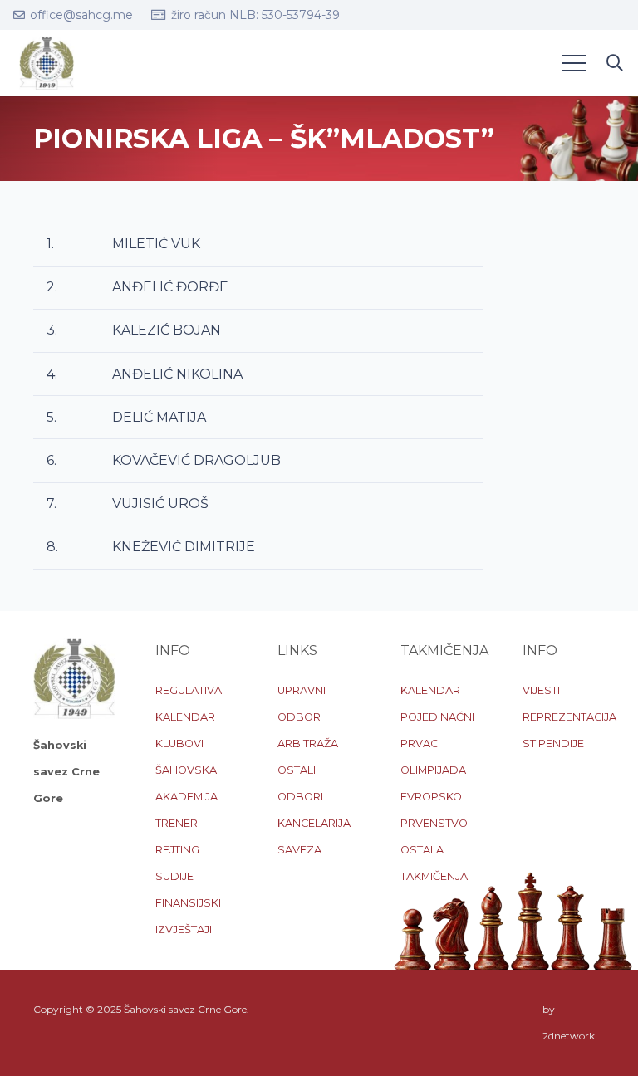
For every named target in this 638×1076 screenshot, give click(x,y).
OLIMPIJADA (433, 770)
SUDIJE (174, 876)
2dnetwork (568, 1036)
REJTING (177, 850)
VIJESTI (541, 690)
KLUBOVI (179, 743)
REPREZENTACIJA (569, 717)
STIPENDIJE (553, 743)
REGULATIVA (188, 690)
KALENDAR (185, 717)
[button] (614, 63)
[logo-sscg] (46, 63)
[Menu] (574, 63)
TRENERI (177, 823)
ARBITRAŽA (307, 743)
